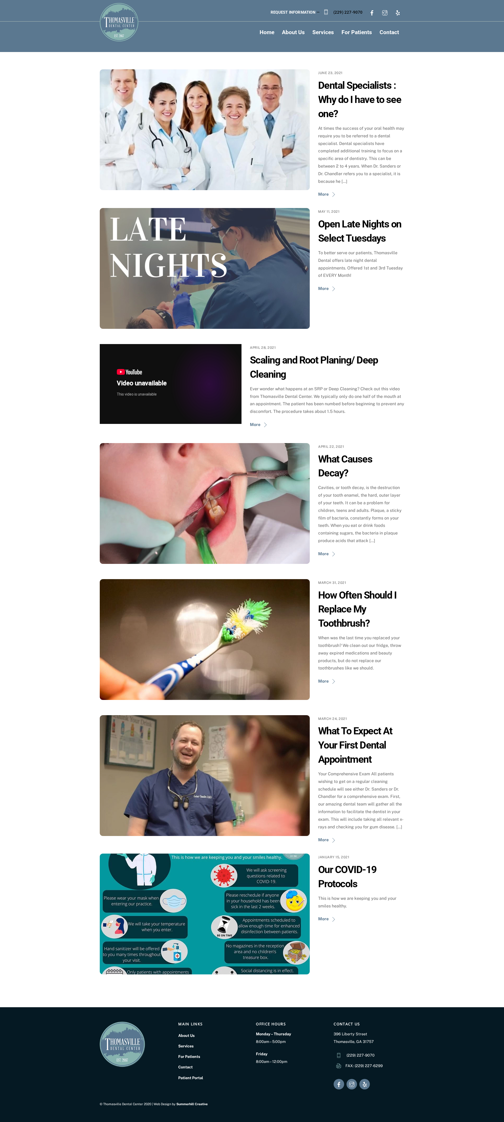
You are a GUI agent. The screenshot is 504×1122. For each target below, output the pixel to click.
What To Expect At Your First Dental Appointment (355, 745)
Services (323, 32)
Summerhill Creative (192, 1104)
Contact (389, 32)
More (323, 194)
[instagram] (385, 12)
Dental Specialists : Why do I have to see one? (359, 99)
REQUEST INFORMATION (293, 12)
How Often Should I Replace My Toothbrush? (357, 609)
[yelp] (397, 12)
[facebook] (372, 12)
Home (267, 32)
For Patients (357, 32)
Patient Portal (190, 1078)
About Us (293, 32)
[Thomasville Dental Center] (119, 39)
